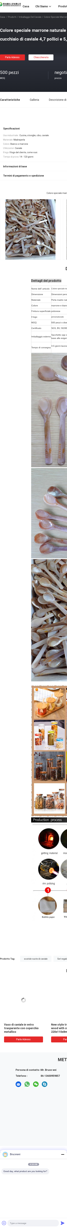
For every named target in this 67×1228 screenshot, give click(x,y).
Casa (2, 17)
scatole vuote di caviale (36, 959)
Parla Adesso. (12, 57)
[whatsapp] (27, 1084)
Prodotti (12, 17)
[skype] (44, 1084)
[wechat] (36, 1084)
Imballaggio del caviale (30, 17)
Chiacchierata (41, 57)
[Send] (62, 1223)
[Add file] (4, 1223)
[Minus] (63, 1154)
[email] (18, 1084)
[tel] (53, 1084)
